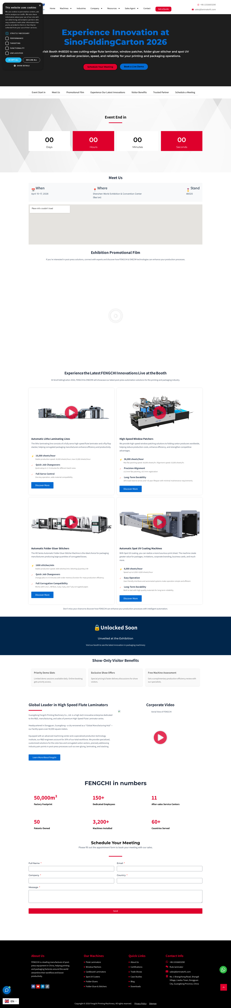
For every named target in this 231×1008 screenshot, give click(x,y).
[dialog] (23, 36)
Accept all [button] (13, 60)
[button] (115, 316)
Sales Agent (130, 8)
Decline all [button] (31, 60)
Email (120, 863)
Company (95, 8)
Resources (112, 8)
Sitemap (153, 1003)
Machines (64, 8)
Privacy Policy (140, 1003)
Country (121, 875)
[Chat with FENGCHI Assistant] (7, 990)
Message (34, 887)
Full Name (34, 863)
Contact (146, 8)
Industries (81, 8)
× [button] (40, 6)
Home (52, 8)
